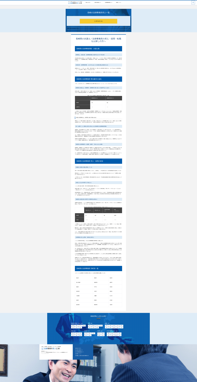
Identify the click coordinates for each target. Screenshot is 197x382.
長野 (114, 325)
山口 (93, 333)
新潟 (106, 325)
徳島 (103, 333)
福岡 (108, 333)
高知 (103, 335)
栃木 (90, 327)
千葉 (101, 325)
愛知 (110, 327)
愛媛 (99, 335)
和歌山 (80, 335)
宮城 (73, 327)
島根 (89, 335)
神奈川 (93, 325)
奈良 (80, 333)
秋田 (84, 325)
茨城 (93, 327)
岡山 (89, 333)
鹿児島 (116, 335)
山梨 (110, 325)
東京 (90, 325)
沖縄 (119, 335)
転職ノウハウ (118, 2)
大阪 (73, 333)
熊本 (112, 333)
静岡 (114, 327)
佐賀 (108, 335)
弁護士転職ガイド (97, 2)
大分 (116, 333)
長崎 (112, 335)
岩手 (80, 325)
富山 (121, 325)
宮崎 (119, 333)
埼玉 (97, 325)
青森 (76, 325)
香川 (99, 333)
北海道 (73, 325)
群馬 (97, 327)
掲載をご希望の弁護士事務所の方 (82, 355)
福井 (106, 327)
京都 (76, 333)
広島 (86, 333)
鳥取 (86, 335)
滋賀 (76, 335)
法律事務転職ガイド (108, 2)
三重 (121, 327)
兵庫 (73, 335)
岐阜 (118, 327)
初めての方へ (88, 2)
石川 (118, 325)
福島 (80, 327)
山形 (76, 327)
